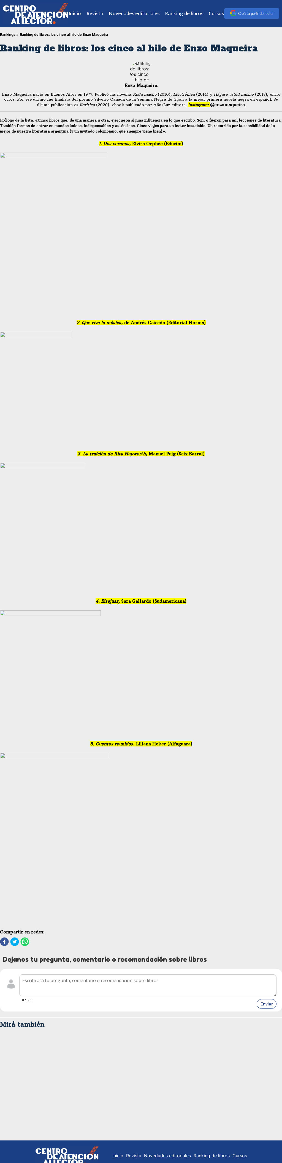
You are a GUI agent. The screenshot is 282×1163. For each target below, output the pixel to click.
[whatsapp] (24, 942)
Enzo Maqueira (141, 85)
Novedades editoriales (134, 13)
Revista (94, 13)
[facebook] (4, 942)
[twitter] (14, 942)
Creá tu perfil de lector (255, 14)
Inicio (75, 13)
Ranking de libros (184, 13)
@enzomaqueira (227, 104)
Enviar (267, 1004)
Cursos (216, 13)
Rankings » (9, 34)
